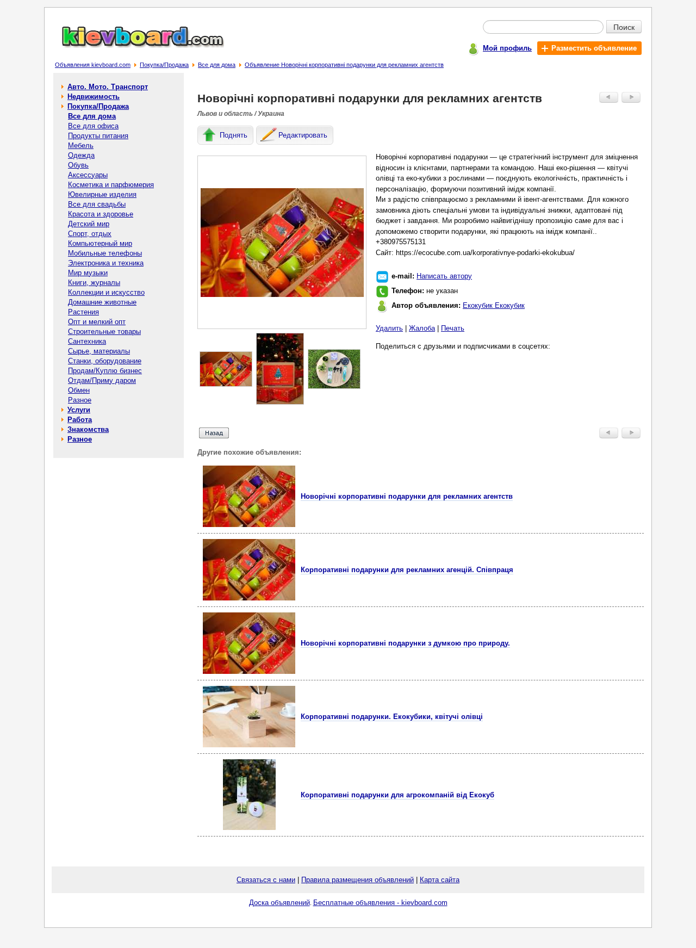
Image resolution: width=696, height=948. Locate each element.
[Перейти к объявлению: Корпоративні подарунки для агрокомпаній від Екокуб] (249, 827)
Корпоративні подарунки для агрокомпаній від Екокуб (397, 795)
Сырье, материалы (99, 351)
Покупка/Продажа (164, 64)
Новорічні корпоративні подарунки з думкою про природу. (405, 643)
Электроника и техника (106, 263)
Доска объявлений (279, 903)
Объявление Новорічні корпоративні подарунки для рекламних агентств (344, 64)
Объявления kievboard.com (92, 64)
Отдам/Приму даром (102, 380)
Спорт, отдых (89, 234)
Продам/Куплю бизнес (105, 371)
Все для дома (216, 64)
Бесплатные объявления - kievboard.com (380, 903)
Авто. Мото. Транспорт (107, 87)
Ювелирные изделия (102, 194)
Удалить (389, 328)
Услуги (78, 410)
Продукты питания (98, 136)
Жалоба (422, 328)
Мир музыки (88, 273)
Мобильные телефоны (105, 253)
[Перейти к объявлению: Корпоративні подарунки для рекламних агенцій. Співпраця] (249, 598)
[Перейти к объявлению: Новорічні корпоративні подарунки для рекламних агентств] (249, 525)
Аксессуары (88, 175)
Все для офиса (93, 126)
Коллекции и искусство (106, 292)
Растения (83, 312)
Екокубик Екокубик (494, 305)
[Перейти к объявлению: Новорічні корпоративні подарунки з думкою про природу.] (249, 671)
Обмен (79, 390)
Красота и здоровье (100, 214)
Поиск (624, 26)
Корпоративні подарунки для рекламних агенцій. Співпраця (407, 570)
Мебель (81, 145)
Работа (79, 420)
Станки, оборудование (104, 361)
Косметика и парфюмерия (111, 185)
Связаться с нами (266, 880)
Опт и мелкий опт (97, 322)
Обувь (78, 165)
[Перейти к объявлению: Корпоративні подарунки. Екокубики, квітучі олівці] (249, 745)
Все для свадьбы (97, 204)
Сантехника (87, 341)
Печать (452, 328)
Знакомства (88, 429)
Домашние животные (102, 302)
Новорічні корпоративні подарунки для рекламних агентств (407, 496)
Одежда (81, 155)
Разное (79, 400)
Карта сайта (439, 880)
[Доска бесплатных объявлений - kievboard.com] (136, 45)
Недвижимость (93, 96)
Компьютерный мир (100, 243)
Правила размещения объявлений (357, 880)
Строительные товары (104, 331)
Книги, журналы (94, 282)
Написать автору (444, 276)
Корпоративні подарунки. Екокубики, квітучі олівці (392, 716)
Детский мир (88, 224)
